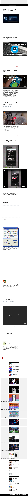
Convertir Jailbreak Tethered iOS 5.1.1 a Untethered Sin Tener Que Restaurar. (10, 140)
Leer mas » (17, 33)
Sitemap (25, 494)
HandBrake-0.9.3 (7, 271)
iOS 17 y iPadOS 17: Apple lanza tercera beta (7, 401)
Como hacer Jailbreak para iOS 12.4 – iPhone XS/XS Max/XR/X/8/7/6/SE (16, 372)
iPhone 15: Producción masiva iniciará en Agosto (8, 393)
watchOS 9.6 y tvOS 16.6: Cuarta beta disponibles (8, 458)
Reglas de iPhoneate (16, 494)
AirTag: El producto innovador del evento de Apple (16, 483)
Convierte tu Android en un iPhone (10, 71)
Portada (2, 6)
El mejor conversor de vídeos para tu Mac (10, 38)
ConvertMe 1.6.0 (7, 202)
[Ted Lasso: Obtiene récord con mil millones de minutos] (14, 433)
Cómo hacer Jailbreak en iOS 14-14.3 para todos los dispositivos (16, 364)
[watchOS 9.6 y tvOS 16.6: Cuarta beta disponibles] (14, 457)
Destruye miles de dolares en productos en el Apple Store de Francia (16, 468)
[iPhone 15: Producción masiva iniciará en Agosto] (14, 392)
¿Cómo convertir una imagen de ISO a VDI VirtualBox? (10, 10)
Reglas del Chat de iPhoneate (21, 494)
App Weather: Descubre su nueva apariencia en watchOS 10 (9, 417)
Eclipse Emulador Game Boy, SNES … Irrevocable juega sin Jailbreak (16, 366)
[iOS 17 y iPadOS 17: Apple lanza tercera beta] (14, 400)
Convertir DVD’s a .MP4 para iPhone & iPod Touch (10, 298)
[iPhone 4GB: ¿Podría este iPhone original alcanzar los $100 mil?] (14, 441)
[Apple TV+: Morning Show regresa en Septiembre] (14, 449)
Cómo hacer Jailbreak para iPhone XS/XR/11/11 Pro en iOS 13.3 (16, 369)
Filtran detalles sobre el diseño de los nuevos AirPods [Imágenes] (16, 490)
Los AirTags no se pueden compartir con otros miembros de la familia (16, 481)
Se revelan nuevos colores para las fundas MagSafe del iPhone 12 (16, 487)
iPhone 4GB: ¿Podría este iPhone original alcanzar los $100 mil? (10, 442)
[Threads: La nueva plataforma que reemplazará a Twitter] (14, 384)
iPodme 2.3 (5, 219)
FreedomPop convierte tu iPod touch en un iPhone (10, 103)
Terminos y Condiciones (11, 494)
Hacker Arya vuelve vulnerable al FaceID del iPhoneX (16, 464)
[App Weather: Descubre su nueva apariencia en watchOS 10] (14, 416)
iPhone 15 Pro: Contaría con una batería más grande (8, 409)
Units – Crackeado (7, 333)
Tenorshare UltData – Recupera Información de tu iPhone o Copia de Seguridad (16, 375)
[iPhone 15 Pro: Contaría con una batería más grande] (14, 408)
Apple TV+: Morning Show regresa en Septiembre (8, 450)
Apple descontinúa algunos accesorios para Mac (16, 478)
